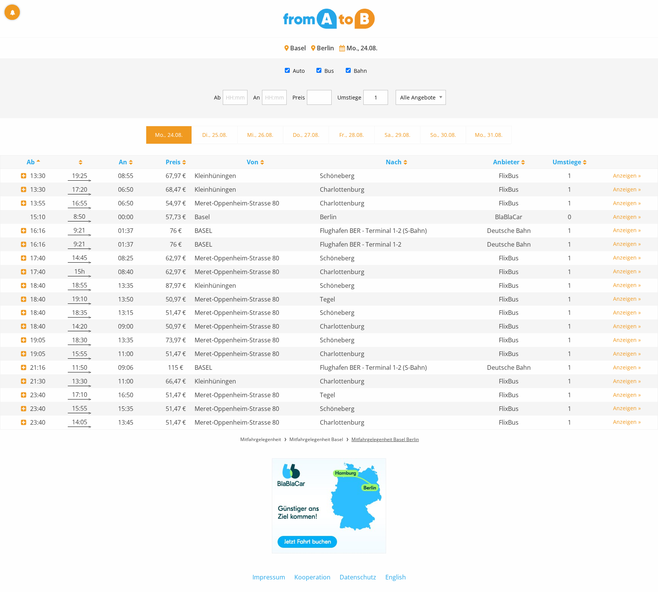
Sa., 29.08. (397, 134)
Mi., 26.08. (260, 134)
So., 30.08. (443, 134)
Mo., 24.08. (169, 134)
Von (253, 162)
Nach (394, 162)
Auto (299, 70)
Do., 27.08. (306, 134)
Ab (217, 97)
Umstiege (349, 97)
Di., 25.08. (214, 134)
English (395, 577)
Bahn (360, 70)
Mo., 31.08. (489, 134)
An (256, 97)
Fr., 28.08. (351, 134)
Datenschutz (358, 577)
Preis (298, 97)
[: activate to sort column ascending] (79, 162)
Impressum (268, 577)
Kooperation (312, 577)
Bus (329, 70)
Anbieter (506, 162)
